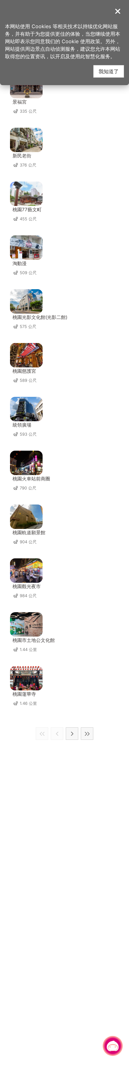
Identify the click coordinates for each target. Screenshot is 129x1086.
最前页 (42, 733)
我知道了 (109, 71)
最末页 (87, 733)
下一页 (72, 733)
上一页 (57, 733)
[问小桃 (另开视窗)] (113, 1046)
